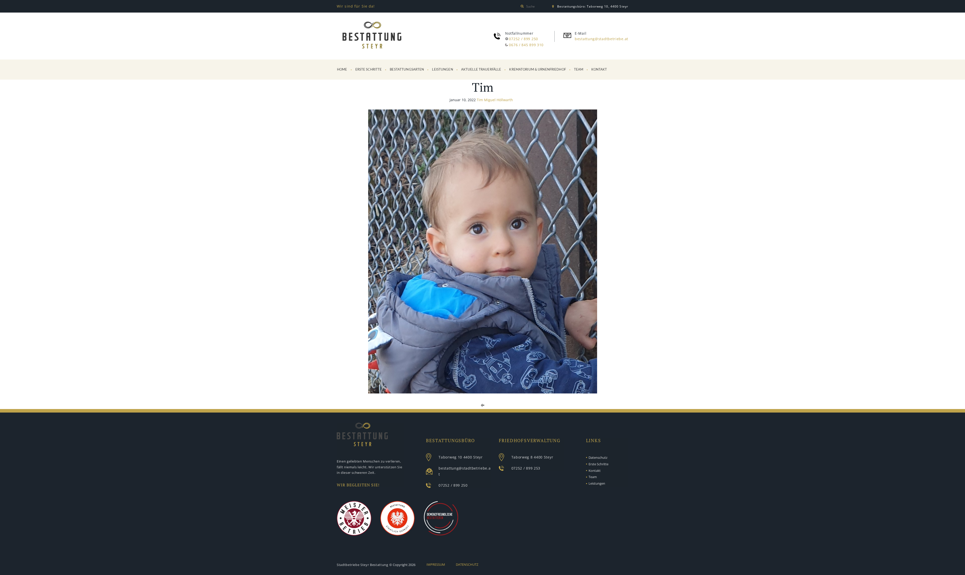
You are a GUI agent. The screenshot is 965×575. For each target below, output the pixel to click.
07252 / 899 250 (523, 38)
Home (342, 69)
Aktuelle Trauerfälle (481, 69)
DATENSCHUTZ (467, 564)
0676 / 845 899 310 (526, 44)
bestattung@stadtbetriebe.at (601, 38)
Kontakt (599, 69)
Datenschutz (598, 457)
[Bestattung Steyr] (372, 36)
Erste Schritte (368, 69)
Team (579, 69)
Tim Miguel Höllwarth (495, 99)
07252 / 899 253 (526, 468)
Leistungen (442, 69)
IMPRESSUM (435, 564)
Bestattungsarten (407, 69)
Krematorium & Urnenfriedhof (537, 69)
